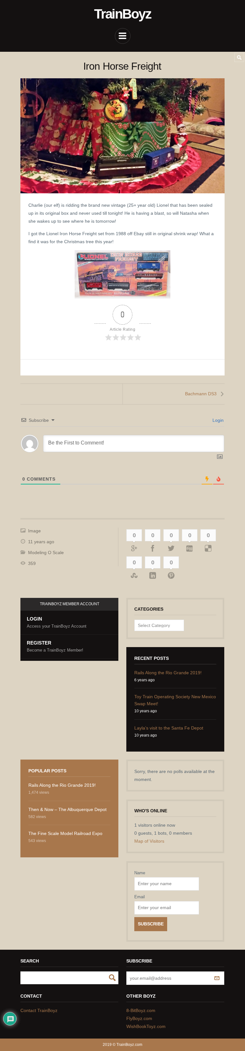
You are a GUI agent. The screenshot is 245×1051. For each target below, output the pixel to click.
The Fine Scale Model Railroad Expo (65, 833)
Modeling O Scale (46, 552)
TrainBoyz (122, 14)
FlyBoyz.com (139, 1018)
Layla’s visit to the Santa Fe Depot (168, 727)
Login (217, 420)
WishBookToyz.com (146, 1026)
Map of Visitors (149, 841)
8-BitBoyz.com (140, 1010)
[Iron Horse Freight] (122, 135)
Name (139, 872)
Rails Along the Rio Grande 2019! (168, 672)
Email (139, 896)
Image (34, 530)
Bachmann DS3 (201, 393)
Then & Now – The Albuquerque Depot (67, 809)
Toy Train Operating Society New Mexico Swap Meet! (175, 700)
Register (55, 646)
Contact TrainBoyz (38, 1010)
